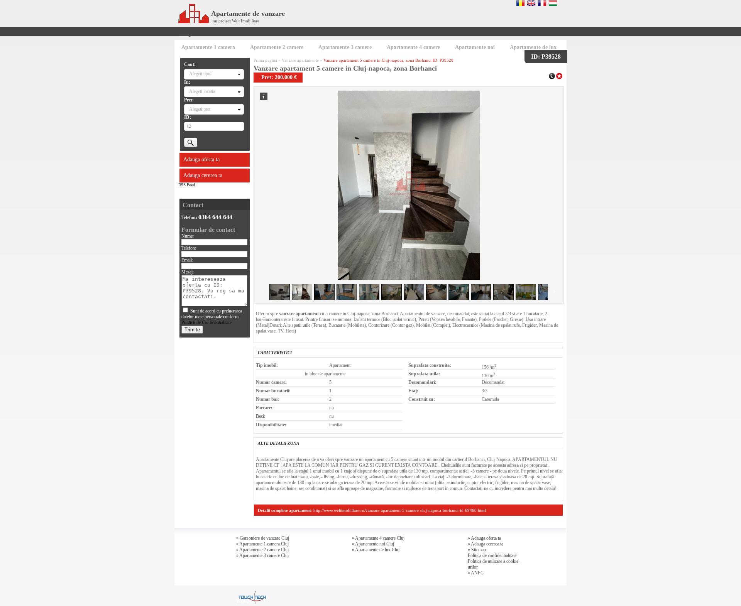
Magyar (552, 3)
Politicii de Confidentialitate (206, 322)
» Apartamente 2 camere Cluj (262, 549)
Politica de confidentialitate (492, 555)
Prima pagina (265, 60)
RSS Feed (186, 184)
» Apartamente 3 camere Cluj (262, 555)
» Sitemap (477, 549)
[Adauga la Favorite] (559, 75)
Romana (520, 3)
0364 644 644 (215, 217)
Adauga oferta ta (201, 159)
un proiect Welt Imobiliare (236, 21)
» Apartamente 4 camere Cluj (378, 538)
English (531, 3)
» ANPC (476, 573)
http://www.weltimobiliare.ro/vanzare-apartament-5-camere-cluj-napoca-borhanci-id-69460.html (399, 510)
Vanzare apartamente (300, 60)
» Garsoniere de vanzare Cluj (262, 538)
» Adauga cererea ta (485, 544)
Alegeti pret (199, 109)
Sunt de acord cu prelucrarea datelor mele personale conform (211, 316)
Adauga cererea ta (202, 175)
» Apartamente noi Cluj (373, 544)
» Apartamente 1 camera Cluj (262, 544)
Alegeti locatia (202, 91)
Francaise (542, 3)
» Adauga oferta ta (484, 538)
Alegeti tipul (200, 73)
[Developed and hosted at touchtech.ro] (251, 592)
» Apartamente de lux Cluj (375, 549)
